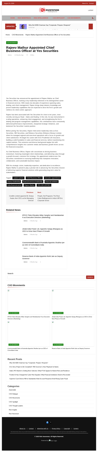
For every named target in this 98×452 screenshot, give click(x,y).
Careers (76, 428)
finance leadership (13, 181)
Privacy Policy (56, 428)
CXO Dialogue (13, 394)
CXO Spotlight (59, 18)
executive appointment (52, 178)
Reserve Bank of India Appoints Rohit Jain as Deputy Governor (71, 348)
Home (12, 18)
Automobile (12, 390)
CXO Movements (73, 18)
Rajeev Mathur (29, 185)
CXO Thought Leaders (16, 406)
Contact (91, 3)
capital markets (18, 178)
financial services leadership (32, 181)
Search (10, 273)
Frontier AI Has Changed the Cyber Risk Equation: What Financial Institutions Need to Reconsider (39, 375)
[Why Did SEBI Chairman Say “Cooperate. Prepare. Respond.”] (23, 27)
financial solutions (51, 181)
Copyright (67, 428)
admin (10, 55)
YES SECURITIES (44, 185)
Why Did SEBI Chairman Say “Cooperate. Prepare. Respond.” (50, 25)
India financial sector (14, 185)
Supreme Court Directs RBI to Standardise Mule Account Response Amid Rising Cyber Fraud (38, 378)
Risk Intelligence (41, 18)
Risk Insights (13, 410)
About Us (85, 3)
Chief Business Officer (34, 178)
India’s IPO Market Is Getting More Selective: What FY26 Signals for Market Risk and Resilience (39, 371)
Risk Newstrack (24, 18)
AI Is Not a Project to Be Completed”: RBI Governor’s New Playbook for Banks (34, 367)
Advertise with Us (42, 428)
